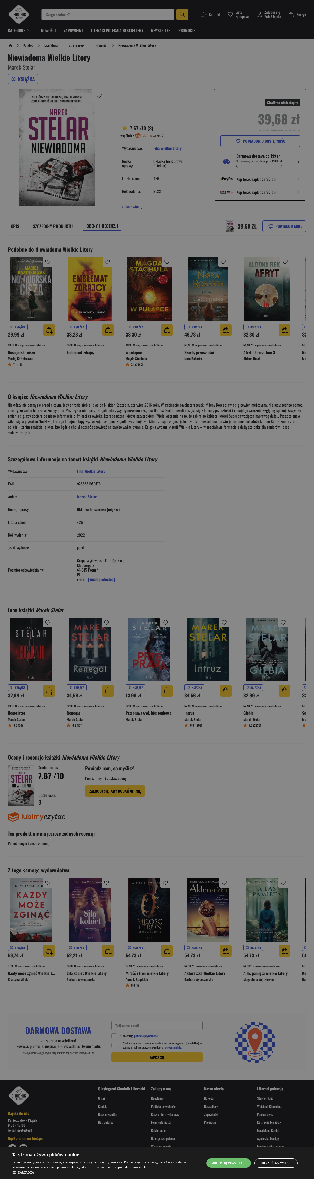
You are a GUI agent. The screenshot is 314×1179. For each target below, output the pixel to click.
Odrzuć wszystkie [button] (276, 1163)
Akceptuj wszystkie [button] (228, 1163)
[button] (105, 1172)
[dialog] (157, 1163)
